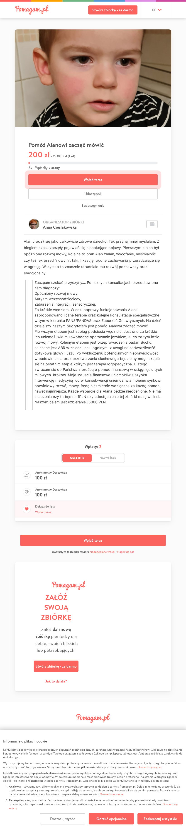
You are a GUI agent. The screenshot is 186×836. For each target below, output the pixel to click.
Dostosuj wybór (62, 818)
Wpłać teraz (93, 179)
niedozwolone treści (102, 552)
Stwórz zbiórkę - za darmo (112, 9)
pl (154, 9)
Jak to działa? (56, 681)
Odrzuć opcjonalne (111, 818)
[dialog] (93, 783)
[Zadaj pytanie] (152, 224)
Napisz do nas (125, 552)
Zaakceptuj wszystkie (160, 818)
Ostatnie (77, 458)
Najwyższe (108, 458)
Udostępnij (93, 193)
